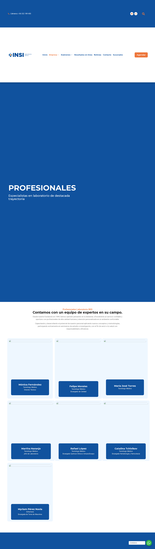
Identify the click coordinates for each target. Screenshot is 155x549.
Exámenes (65, 55)
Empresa (53, 55)
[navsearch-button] (143, 14)
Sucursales (118, 55)
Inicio (44, 55)
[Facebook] (131, 13)
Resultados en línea (83, 55)
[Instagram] (135, 13)
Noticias (97, 55)
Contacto (107, 55)
